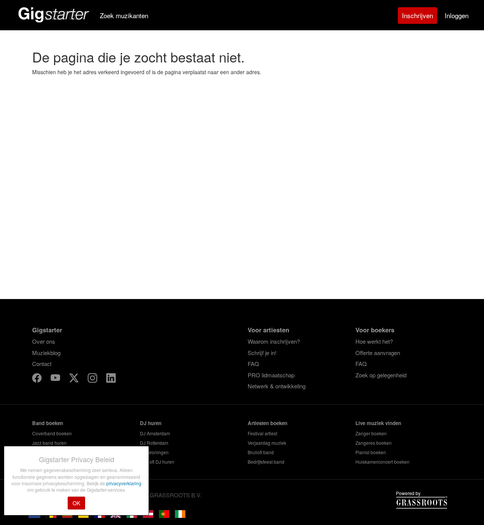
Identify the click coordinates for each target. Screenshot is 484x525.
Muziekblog (46, 353)
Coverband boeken (52, 433)
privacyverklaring (123, 483)
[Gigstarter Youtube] (56, 379)
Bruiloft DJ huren (157, 461)
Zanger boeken (371, 433)
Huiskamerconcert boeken (382, 461)
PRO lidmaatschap (271, 375)
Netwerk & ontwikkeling (277, 386)
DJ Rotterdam (154, 442)
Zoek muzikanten (124, 15)
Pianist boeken (370, 452)
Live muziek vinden (378, 423)
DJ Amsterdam (155, 433)
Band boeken (47, 423)
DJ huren (150, 423)
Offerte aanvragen (377, 353)
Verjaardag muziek (267, 442)
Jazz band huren (49, 442)
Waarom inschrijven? (274, 341)
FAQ (253, 364)
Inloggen (456, 15)
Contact (41, 364)
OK (76, 503)
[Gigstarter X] (74, 379)
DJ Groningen (154, 452)
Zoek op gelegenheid (380, 375)
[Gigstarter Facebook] (37, 379)
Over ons (43, 341)
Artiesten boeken (267, 423)
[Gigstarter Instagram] (93, 379)
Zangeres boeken (373, 442)
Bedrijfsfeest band (266, 461)
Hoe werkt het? (374, 341)
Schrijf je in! (262, 353)
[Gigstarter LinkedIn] (111, 379)
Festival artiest (262, 433)
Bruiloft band (261, 452)
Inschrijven (417, 15)
